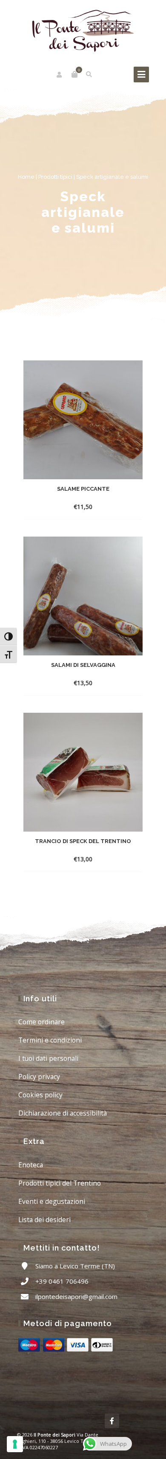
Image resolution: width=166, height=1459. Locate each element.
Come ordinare (41, 1021)
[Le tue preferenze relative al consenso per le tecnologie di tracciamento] (15, 1444)
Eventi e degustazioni (51, 1201)
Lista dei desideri (44, 1219)
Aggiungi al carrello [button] (74, 506)
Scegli (74, 683)
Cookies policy (40, 1094)
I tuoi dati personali (48, 1058)
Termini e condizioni (50, 1040)
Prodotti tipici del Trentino (59, 1183)
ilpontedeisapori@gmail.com (76, 1296)
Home (26, 177)
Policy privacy (39, 1076)
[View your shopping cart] (74, 74)
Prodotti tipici (55, 177)
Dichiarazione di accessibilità (62, 1113)
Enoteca (30, 1164)
